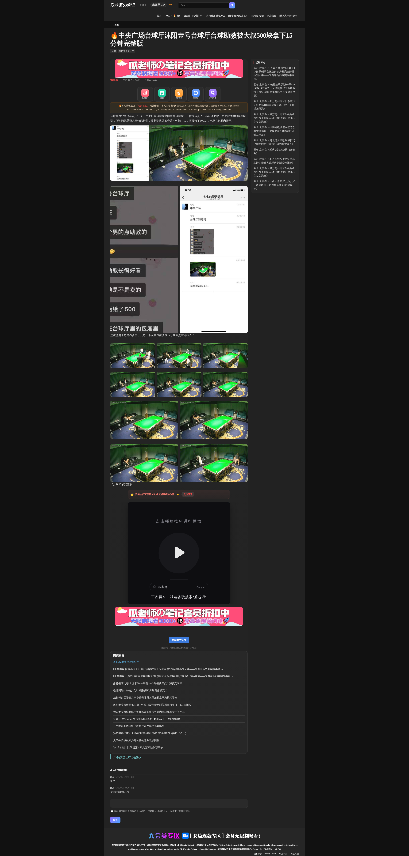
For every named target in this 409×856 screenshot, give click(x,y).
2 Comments (151, 80)
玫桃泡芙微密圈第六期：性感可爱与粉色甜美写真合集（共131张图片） (153, 704)
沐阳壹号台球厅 (126, 51)
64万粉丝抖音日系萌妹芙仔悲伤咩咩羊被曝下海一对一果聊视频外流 (274, 105)
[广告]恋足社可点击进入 (127, 757)
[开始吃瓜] (179, 94)
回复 (133, 777)
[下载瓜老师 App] (171, 5)
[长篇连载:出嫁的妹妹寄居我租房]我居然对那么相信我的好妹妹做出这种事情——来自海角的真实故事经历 (173, 676)
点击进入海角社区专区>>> (126, 662)
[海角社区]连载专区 (215, 16)
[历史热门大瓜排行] (192, 16)
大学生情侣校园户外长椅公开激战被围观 (136, 740)
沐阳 (114, 51)
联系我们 (271, 16)
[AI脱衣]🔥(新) (172, 16)
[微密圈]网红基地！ (238, 16)
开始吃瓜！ (115, 80)
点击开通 (188, 494)
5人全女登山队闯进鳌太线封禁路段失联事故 (138, 747)
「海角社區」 (142, 106)
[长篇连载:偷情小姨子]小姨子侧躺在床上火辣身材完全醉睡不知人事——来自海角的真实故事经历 (168, 669)
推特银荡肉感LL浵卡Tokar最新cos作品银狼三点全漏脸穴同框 (147, 683)
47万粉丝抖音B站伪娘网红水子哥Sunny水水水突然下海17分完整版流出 (275, 118)
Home (116, 24)
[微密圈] (196, 94)
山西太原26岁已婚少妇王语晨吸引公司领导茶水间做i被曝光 (274, 185)
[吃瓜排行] (145, 94)
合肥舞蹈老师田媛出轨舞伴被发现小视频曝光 (138, 726)
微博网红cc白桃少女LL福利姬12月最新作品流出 (140, 690)
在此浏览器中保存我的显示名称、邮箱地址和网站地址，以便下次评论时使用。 (153, 811)
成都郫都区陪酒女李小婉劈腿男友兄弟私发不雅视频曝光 (145, 697)
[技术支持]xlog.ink (288, 16)
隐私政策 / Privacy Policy (265, 853)
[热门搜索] (212, 94)
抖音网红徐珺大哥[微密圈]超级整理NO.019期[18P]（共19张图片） (150, 733)
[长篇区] (162, 94)
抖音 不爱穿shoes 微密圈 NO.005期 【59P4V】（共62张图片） (148, 719)
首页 (159, 16)
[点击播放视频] (179, 553)
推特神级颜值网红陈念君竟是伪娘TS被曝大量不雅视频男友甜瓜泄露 (274, 131)
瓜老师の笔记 (122, 5)
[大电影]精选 (257, 16)
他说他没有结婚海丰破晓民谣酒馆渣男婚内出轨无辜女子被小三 (149, 711)
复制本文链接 (179, 640)
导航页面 (294, 853)
